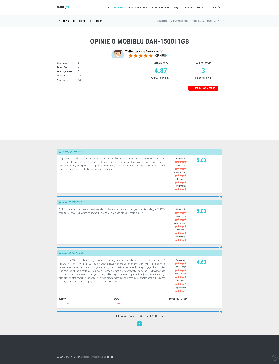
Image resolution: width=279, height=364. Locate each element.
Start (105, 7)
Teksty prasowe (137, 7)
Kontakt (187, 7)
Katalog (118, 7)
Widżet (201, 7)
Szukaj (213, 7)
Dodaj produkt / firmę (164, 7)
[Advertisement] (139, 111)
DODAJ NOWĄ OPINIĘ (204, 88)
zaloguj (110, 357)
